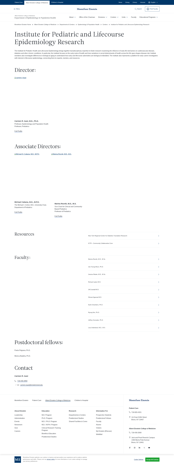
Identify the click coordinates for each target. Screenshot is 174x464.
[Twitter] (144, 447)
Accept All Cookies (152, 459)
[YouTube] (149, 447)
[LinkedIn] (139, 447)
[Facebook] (130, 447)
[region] (87, 459)
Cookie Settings (138, 459)
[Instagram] (134, 447)
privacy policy (51, 459)
